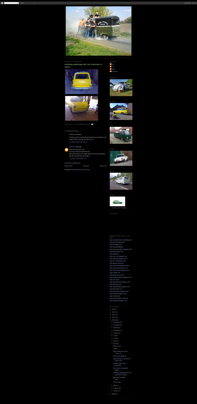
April (115, 343)
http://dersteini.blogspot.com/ (118, 258)
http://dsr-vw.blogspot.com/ (118, 261)
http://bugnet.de (114, 254)
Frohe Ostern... (117, 382)
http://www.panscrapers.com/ (118, 300)
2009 (113, 394)
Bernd (112, 64)
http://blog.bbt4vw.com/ (117, 251)
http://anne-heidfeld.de (116, 247)
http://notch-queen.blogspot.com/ (119, 270)
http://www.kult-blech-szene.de (119, 298)
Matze (112, 66)
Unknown (72, 146)
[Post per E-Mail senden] (92, 124)
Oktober (116, 327)
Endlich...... (116, 348)
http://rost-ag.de (114, 279)
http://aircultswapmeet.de (117, 242)
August (116, 333)
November (117, 325)
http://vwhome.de (115, 296)
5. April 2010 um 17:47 (78, 158)
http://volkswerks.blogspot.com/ (119, 291)
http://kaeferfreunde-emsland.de (119, 265)
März (115, 385)
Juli (115, 335)
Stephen (112, 69)
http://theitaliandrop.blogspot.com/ (120, 286)
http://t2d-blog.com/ (115, 284)
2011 (113, 317)
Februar (116, 388)
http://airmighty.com (116, 244)
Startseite (86, 166)
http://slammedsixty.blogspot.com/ (120, 282)
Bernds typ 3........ (118, 346)
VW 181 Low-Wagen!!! (119, 356)
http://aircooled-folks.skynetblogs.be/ (121, 240)
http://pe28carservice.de (117, 275)
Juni (115, 338)
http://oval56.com (115, 272)
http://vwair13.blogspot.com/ (118, 293)
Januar (116, 391)
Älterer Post (103, 166)
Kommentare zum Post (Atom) (81, 169)
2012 (113, 314)
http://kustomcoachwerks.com (119, 268)
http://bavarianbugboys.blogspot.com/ (121, 249)
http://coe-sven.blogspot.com (118, 256)
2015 (113, 309)
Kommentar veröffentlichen (73, 163)
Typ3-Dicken (114, 71)
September (117, 330)
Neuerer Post (68, 166)
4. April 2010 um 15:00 (78, 142)
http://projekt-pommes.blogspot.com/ (121, 277)
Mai (115, 341)
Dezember (117, 322)
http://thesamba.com (116, 289)
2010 (113, 320)
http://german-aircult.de (117, 263)
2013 (113, 312)
